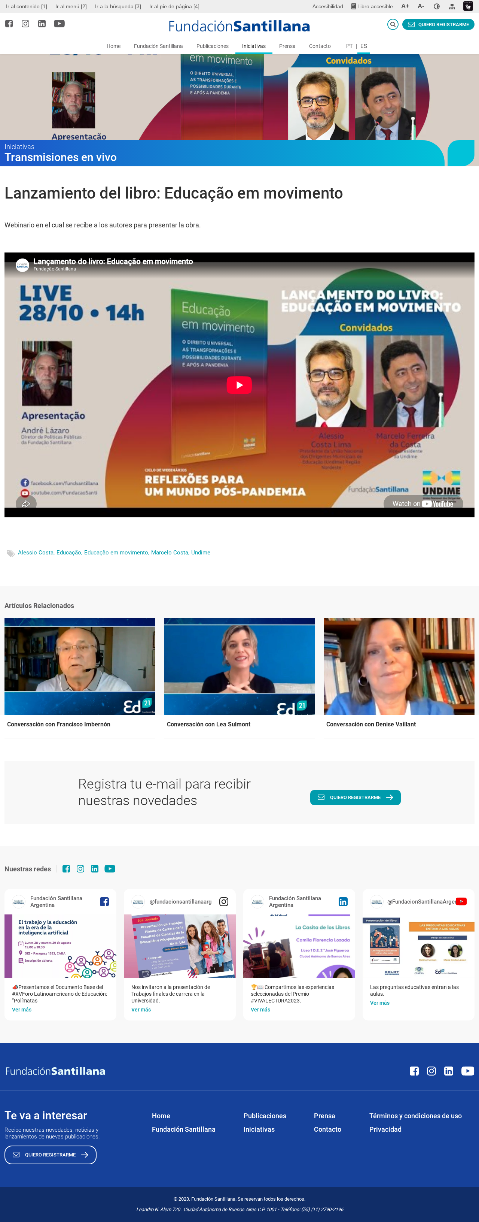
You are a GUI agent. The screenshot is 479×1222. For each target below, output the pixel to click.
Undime (200, 552)
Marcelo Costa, (170, 552)
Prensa (287, 46)
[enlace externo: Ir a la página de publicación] (60, 946)
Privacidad (385, 1129)
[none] (436, 6)
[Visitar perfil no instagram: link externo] (25, 23)
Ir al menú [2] (71, 6)
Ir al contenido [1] (26, 6)
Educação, (69, 552)
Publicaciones (212, 46)
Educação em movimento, (116, 552)
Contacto (320, 46)
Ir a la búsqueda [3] (118, 6)
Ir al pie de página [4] (174, 6)
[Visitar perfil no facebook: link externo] (8, 23)
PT (349, 46)
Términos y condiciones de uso (415, 1116)
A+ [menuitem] (405, 6)
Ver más (21, 1010)
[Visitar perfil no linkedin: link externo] (41, 23)
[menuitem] (27, 6)
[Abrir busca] (393, 24)
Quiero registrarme (443, 24)
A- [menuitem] (421, 6)
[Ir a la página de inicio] (240, 25)
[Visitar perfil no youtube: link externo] (59, 23)
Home (113, 46)
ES (363, 46)
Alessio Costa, (36, 552)
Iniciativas (254, 46)
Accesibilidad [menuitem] (327, 6)
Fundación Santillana (158, 46)
